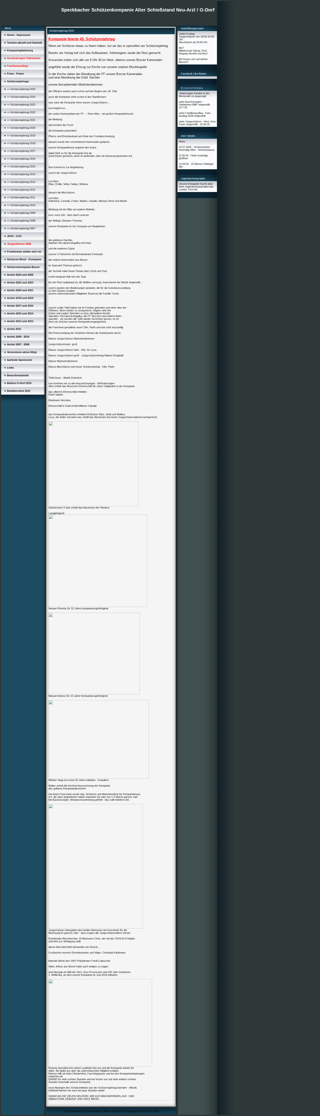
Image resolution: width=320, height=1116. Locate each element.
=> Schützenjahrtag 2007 (21, 228)
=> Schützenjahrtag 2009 (21, 212)
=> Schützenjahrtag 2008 (21, 220)
